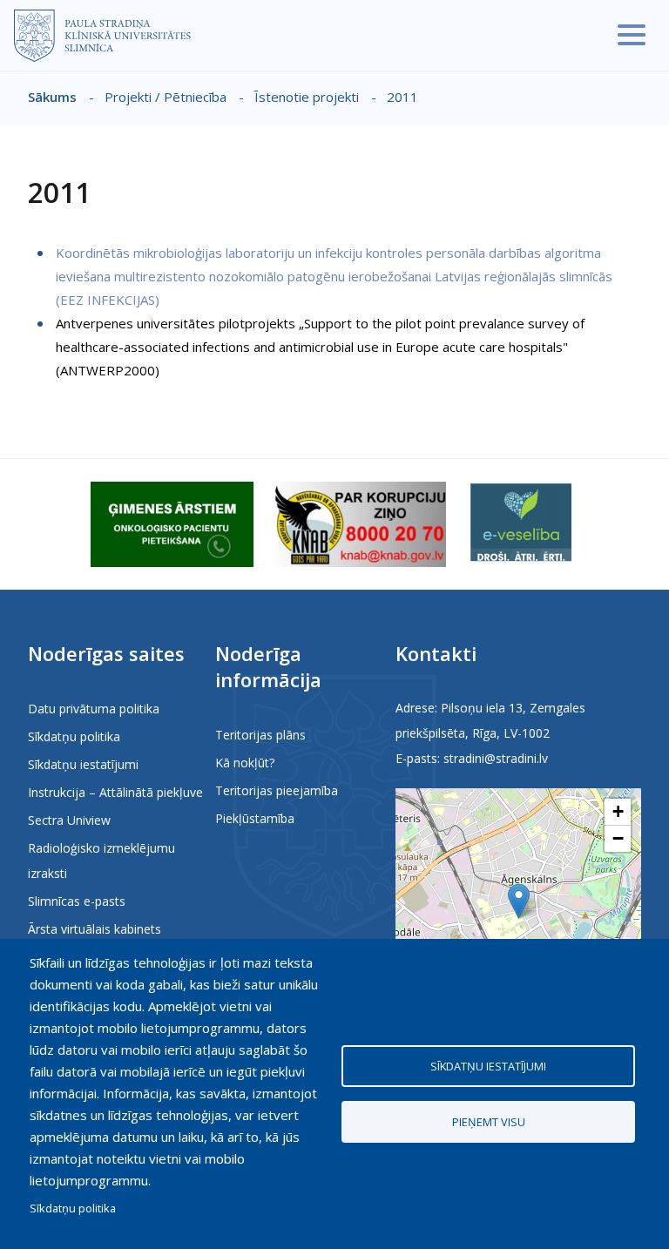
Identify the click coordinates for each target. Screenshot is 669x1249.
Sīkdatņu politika (74, 736)
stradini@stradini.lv (495, 758)
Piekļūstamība (254, 818)
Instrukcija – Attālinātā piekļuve (115, 792)
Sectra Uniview (69, 820)
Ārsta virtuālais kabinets (94, 929)
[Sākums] (102, 36)
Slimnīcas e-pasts (76, 901)
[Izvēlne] (631, 34)
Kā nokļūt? (244, 762)
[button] (519, 901)
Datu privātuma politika (93, 708)
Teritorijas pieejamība (276, 790)
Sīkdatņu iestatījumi (83, 764)
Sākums (52, 96)
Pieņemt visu (488, 1122)
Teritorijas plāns (260, 734)
